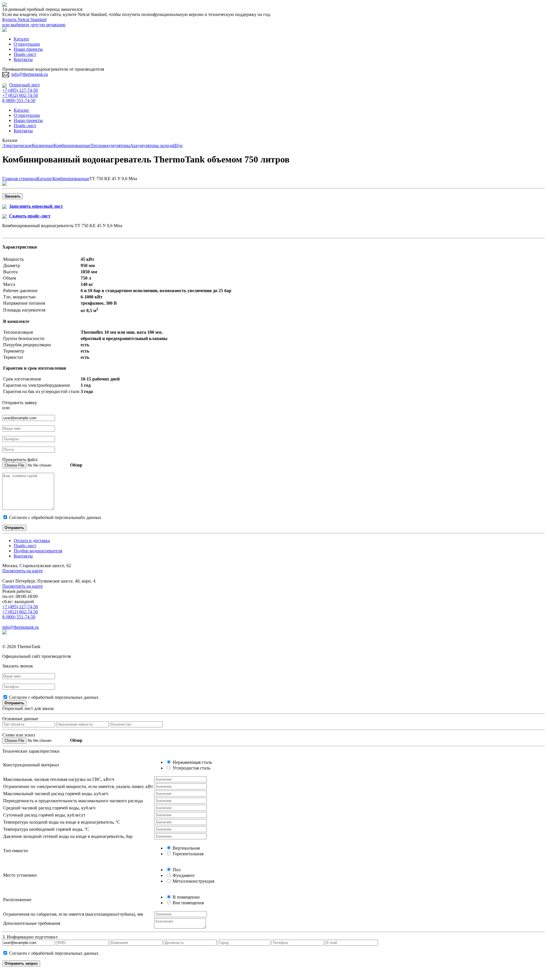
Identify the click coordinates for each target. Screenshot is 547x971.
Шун (178, 145)
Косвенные (43, 145)
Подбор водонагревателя (38, 550)
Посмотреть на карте (22, 570)
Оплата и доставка (32, 540)
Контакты (23, 59)
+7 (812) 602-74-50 (20, 95)
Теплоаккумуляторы (110, 145)
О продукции (27, 44)
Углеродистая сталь (191, 768)
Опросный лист (24, 84)
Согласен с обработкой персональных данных (53, 697)
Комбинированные (72, 145)
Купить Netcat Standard (24, 19)
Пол (176, 869)
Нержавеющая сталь (192, 762)
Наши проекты (28, 49)
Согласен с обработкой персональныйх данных (54, 517)
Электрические (17, 145)
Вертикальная (186, 848)
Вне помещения (188, 902)
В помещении (186, 897)
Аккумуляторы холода (151, 145)
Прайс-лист (25, 54)
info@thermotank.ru (29, 74)
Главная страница (19, 178)
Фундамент (183, 875)
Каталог (21, 38)
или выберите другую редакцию (34, 24)
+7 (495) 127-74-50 (20, 90)
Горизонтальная (187, 853)
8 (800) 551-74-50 (18, 100)
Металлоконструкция (193, 881)
